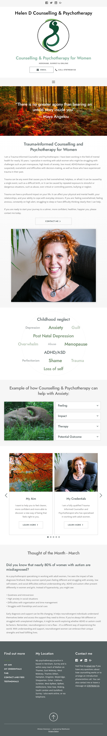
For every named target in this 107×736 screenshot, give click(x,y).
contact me (9, 213)
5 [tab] (59, 537)
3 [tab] (53, 537)
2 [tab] (50, 537)
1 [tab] (48, 537)
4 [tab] (56, 537)
